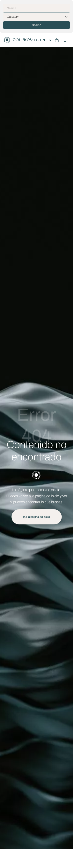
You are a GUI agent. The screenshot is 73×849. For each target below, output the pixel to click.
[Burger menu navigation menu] (66, 40)
